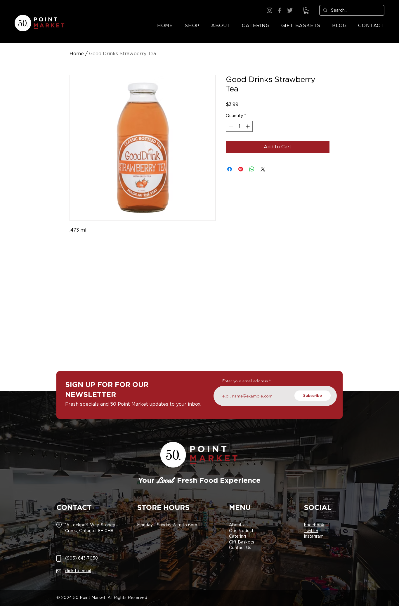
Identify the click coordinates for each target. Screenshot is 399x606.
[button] (306, 10)
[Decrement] (230, 126)
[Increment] (248, 126)
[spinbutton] (239, 126)
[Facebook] (279, 10)
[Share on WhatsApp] (251, 169)
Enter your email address (245, 381)
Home (77, 53)
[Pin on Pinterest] (240, 169)
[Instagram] (269, 10)
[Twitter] (290, 10)
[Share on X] (262, 169)
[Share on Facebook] (229, 169)
